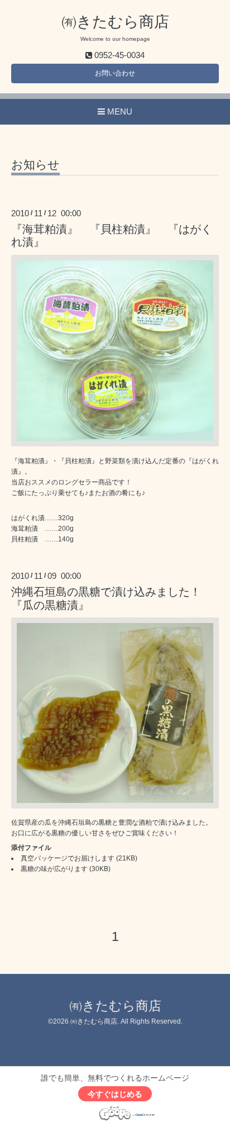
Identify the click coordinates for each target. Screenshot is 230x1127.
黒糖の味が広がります (54, 869)
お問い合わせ (115, 73)
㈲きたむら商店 (115, 21)
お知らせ (35, 165)
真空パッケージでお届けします (67, 858)
